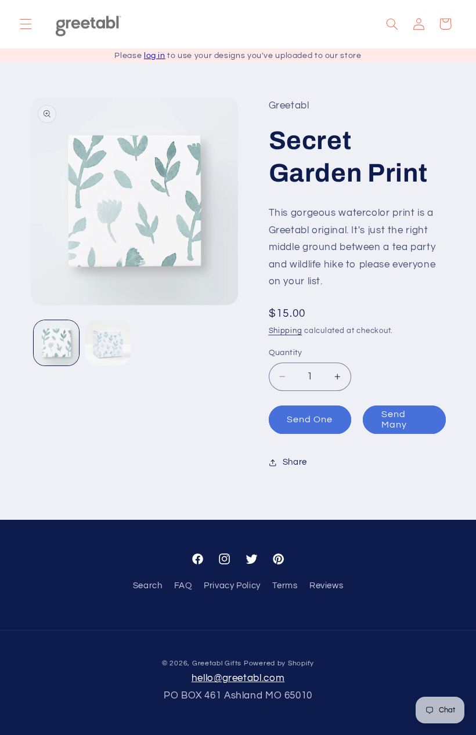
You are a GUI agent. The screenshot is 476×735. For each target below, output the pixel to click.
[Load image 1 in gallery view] (56, 342)
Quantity (285, 353)
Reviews (326, 585)
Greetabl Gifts (216, 663)
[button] (25, 23)
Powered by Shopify (279, 663)
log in (154, 56)
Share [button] (295, 462)
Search (148, 585)
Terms (284, 585)
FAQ (183, 585)
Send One (310, 419)
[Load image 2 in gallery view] (108, 342)
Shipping (285, 331)
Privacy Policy (232, 585)
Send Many (394, 420)
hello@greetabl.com (238, 678)
